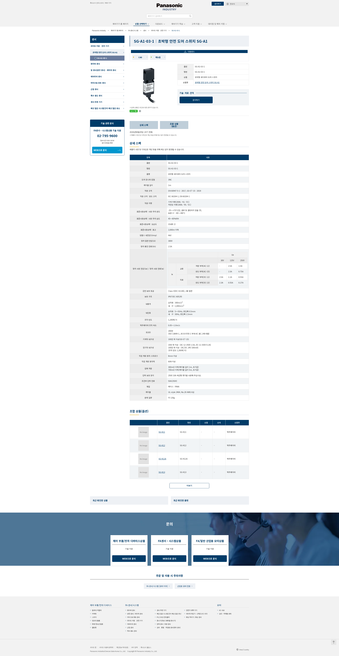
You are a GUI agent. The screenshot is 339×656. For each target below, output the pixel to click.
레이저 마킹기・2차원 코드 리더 (196, 614)
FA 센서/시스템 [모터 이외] (157, 586)
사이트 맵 (93, 647)
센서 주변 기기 (96, 102)
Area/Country (244, 649)
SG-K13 (162, 472)
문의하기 (218, 4)
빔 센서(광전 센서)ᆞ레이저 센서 (103, 70)
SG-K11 (162, 432)
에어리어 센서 (96, 76)
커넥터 (94, 614)
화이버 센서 (95, 63)
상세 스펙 (144, 125)
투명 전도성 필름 (97, 624)
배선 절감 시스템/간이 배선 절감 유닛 (105, 108)
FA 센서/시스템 (133, 30)
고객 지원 (196, 23)
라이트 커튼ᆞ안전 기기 (159, 30)
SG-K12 (162, 445)
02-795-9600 (107, 135)
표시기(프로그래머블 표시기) (166, 620)
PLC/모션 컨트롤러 (163, 617)
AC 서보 (221, 610)
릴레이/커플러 (96, 610)
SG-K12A (162, 458)
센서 (144, 30)
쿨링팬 (94, 627)
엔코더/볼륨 (96, 620)
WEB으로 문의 (100, 150)
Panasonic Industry (99, 30)
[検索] (190, 16)
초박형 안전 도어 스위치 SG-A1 (207, 82)
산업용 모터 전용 (183, 586)
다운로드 (159, 23)
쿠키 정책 (134, 647)
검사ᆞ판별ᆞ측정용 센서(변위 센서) (168, 627)
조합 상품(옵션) (174, 125)
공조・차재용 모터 (225, 614)
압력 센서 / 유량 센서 (164, 624)
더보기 (189, 485)
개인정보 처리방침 (122, 647)
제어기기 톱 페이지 (120, 23)
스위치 (94, 617)
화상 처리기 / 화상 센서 (194, 617)
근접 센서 (94, 89)
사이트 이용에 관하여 (106, 647)
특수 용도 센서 (96, 95)
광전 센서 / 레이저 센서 (135, 614)
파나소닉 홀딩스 (146, 647)
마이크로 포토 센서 (98, 83)
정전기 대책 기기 (191, 610)
